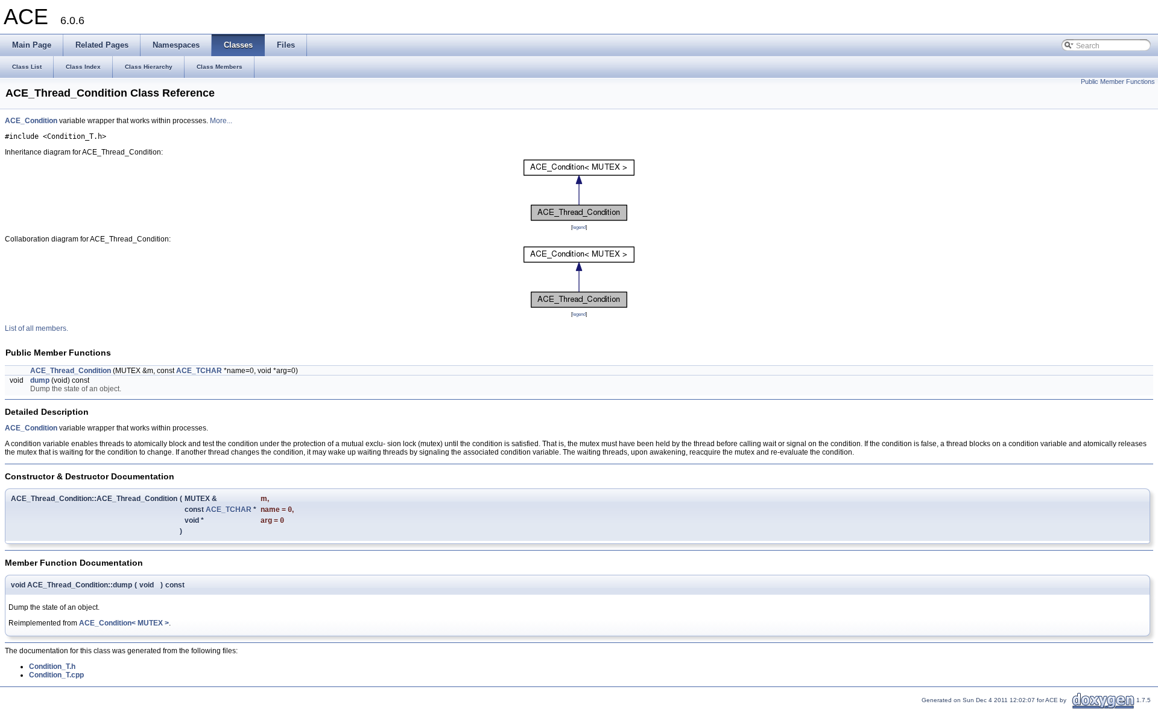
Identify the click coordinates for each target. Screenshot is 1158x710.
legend (579, 227)
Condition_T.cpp (56, 675)
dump (39, 380)
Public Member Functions (1118, 81)
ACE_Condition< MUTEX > (124, 623)
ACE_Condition (31, 121)
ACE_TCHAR (199, 370)
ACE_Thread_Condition (70, 370)
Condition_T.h (52, 666)
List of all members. (36, 328)
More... (221, 121)
